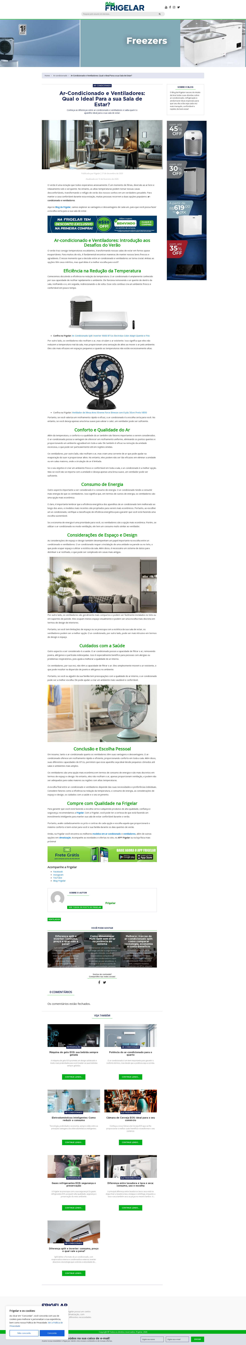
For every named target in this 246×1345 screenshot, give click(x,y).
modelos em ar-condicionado (107, 833)
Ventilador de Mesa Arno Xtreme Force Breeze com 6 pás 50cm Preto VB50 (109, 412)
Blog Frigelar (59, 880)
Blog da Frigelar (63, 207)
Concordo (52, 1333)
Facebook (58, 871)
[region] (37, 1322)
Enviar (197, 1339)
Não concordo (24, 1333)
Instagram (58, 874)
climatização (65, 837)
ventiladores (129, 833)
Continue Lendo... (73, 1077)
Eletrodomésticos (130, 1112)
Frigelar (80, 812)
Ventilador (54, 919)
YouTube (57, 877)
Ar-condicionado (60, 75)
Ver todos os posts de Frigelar (85, 907)
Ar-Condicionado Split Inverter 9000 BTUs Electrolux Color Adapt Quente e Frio (111, 335)
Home (47, 75)
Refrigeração (74, 1047)
